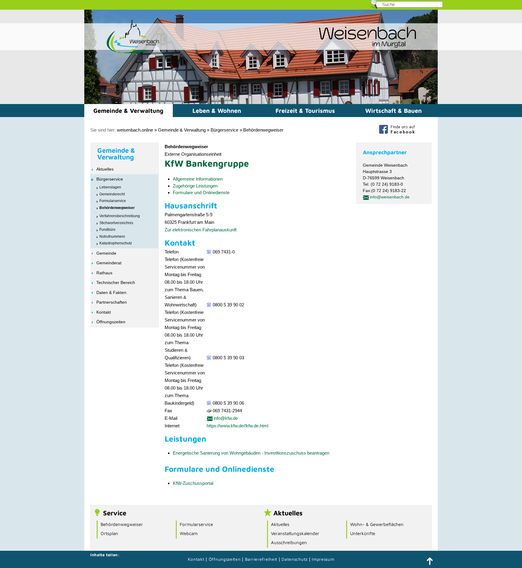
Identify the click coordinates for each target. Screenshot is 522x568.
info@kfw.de (226, 418)
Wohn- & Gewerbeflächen (377, 524)
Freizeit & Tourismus (305, 110)
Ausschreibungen (289, 542)
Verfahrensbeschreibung (119, 216)
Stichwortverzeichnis (116, 223)
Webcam (189, 533)
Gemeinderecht (112, 194)
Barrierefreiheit (261, 559)
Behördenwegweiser (263, 129)
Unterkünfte (362, 533)
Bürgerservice (224, 129)
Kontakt (103, 312)
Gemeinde (106, 253)
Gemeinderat (108, 262)
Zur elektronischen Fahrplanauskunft (201, 229)
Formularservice (112, 201)
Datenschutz (295, 559)
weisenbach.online (135, 129)
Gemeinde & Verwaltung (128, 110)
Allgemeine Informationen (198, 178)
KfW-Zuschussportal (193, 483)
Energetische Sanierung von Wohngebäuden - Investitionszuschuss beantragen (251, 452)
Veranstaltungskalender (295, 533)
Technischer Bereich (115, 282)
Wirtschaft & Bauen (393, 110)
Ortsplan (109, 533)
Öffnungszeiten (110, 321)
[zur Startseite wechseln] (122, 54)
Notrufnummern (112, 236)
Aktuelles (105, 169)
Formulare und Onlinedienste (201, 192)
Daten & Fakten (111, 292)
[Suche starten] (437, 6)
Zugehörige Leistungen (195, 185)
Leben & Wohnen (216, 110)
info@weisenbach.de (390, 196)
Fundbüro (107, 229)
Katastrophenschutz (115, 243)
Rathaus (104, 272)
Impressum (323, 559)
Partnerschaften (111, 302)
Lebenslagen (110, 187)
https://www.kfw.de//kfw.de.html (237, 425)
